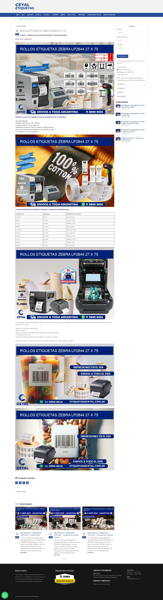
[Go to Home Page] (16, 19)
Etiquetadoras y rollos (94, 15)
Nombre (119, 29)
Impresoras (82, 15)
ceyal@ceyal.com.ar (133, 579)
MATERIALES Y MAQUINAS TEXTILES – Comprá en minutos (67, 534)
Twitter (20, 482)
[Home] (24, 6)
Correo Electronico (122, 37)
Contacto (38, 15)
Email (27, 482)
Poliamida (55, 15)
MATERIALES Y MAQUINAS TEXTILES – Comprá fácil (133, 114)
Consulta (119, 44)
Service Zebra (71, 15)
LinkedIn (24, 482)
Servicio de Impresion (109, 15)
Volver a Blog (21, 26)
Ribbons (63, 15)
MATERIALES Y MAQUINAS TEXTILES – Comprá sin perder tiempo (32, 535)
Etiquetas (46, 15)
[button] (64, 558)
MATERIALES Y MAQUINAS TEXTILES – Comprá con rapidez (133, 106)
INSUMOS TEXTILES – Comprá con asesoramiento (99, 534)
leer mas (23, 555)
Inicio (17, 15)
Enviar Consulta (122, 56)
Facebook (16, 482)
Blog (23, 15)
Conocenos (30, 15)
